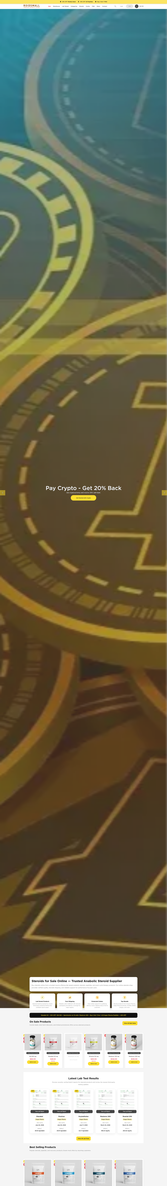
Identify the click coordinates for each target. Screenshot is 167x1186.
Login (121, 6)
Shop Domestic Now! (83, 498)
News (98, 6)
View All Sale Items (130, 1023)
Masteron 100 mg (114, 1056)
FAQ (93, 6)
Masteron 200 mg (134, 1056)
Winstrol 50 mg (93, 1056)
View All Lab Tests (83, 1138)
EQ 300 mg (32, 1056)
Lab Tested (65, 6)
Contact (104, 6)
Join (129, 6)
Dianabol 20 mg (53, 1056)
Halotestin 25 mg (73, 1056)
